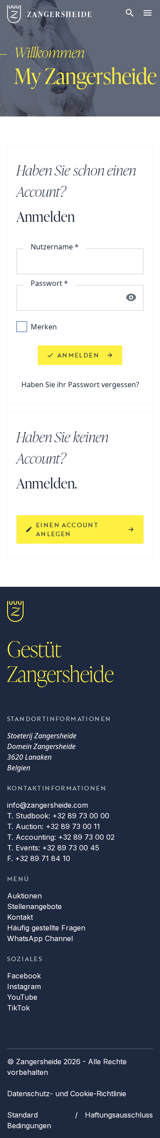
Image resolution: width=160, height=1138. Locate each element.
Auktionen (24, 895)
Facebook (24, 975)
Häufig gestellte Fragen (46, 927)
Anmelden (78, 355)
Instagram (24, 986)
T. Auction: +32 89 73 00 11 (53, 826)
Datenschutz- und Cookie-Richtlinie (66, 1093)
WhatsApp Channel (40, 938)
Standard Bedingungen (29, 1120)
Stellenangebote (34, 906)
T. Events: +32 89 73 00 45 (53, 847)
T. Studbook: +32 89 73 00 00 (58, 815)
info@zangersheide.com (47, 805)
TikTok (18, 1007)
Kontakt (20, 917)
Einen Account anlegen (67, 529)
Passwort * (49, 283)
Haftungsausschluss (119, 1114)
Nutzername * (55, 247)
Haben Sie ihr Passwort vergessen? (80, 384)
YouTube (22, 997)
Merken (44, 327)
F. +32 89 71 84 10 (38, 858)
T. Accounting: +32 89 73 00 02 (61, 837)
